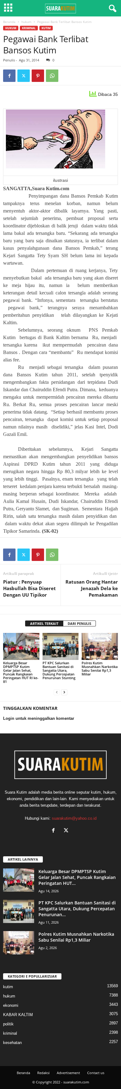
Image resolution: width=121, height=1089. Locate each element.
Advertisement (68, 1072)
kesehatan (12, 1042)
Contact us (95, 1072)
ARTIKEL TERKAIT (44, 623)
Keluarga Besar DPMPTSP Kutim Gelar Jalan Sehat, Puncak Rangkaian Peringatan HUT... (77, 877)
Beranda (9, 22)
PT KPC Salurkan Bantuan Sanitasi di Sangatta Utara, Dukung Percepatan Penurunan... (77, 908)
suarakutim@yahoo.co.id (74, 818)
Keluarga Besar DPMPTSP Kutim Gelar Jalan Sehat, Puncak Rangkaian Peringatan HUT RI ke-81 (20, 672)
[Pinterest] (38, 75)
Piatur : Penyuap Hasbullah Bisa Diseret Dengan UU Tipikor (29, 588)
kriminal (29, 28)
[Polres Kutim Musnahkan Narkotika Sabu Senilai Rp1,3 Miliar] (100, 646)
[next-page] (64, 692)
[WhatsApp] (52, 75)
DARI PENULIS (79, 623)
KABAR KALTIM (18, 1014)
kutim (46, 28)
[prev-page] (57, 692)
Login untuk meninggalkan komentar (38, 718)
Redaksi (43, 1072)
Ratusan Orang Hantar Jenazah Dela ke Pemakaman (91, 588)
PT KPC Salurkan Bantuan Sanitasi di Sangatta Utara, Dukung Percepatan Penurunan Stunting (59, 670)
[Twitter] (23, 75)
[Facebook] (9, 75)
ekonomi (10, 1005)
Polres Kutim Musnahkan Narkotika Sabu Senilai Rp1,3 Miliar (100, 668)
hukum (26, 22)
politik (8, 1024)
